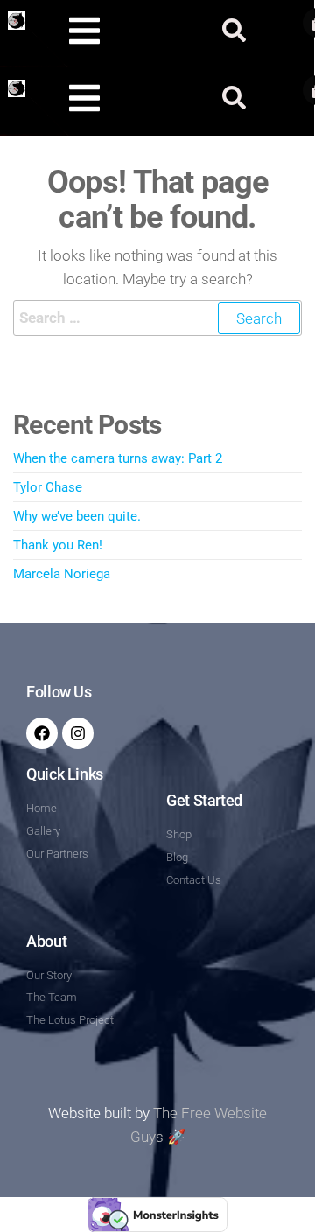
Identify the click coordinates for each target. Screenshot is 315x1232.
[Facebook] (42, 733)
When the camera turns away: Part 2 (117, 458)
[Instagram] (78, 733)
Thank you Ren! (57, 545)
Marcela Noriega (61, 574)
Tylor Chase (47, 487)
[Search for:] (157, 318)
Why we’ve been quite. (77, 516)
